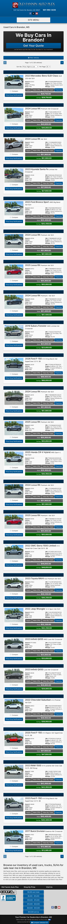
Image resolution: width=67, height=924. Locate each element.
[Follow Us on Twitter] (33, 13)
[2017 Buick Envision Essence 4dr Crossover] (14, 837)
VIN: (46, 81)
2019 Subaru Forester (42, 327)
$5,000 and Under (33, 892)
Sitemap (36, 919)
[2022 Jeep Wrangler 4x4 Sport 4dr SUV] (14, 615)
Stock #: (27, 81)
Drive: (27, 86)
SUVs (10, 873)
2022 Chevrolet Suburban (43, 701)
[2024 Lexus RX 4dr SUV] (14, 145)
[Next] (62, 62)
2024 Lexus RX (36, 139)
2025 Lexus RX (39, 265)
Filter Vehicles (34, 58)
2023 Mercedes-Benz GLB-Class (43, 77)
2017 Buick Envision (44, 831)
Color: (27, 85)
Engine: (47, 83)
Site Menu (33, 20)
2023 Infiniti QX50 (41, 669)
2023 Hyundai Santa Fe (41, 170)
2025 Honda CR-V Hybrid (43, 453)
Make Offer (36, 90)
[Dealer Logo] (33, 4)
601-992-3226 (49, 10)
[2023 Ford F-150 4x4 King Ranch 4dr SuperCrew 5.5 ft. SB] (14, 804)
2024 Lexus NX (42, 108)
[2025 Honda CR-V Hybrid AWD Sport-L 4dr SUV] (14, 458)
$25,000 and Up (33, 912)
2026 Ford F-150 (41, 359)
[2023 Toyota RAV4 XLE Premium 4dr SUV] (14, 584)
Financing (58, 90)
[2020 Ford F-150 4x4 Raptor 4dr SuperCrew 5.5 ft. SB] (14, 739)
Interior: (27, 83)
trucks (5, 873)
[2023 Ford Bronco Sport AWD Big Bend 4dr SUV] (14, 208)
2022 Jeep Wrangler (42, 609)
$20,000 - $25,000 (33, 908)
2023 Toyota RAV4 (43, 578)
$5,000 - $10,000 (33, 896)
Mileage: (47, 86)
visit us (7, 879)
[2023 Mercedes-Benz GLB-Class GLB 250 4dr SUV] (14, 82)
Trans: (47, 85)
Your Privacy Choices (43, 919)
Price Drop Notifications (14, 95)
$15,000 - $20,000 (33, 904)
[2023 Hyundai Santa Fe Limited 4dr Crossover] (14, 175)
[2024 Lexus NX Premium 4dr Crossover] (14, 114)
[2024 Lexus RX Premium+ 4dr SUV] (14, 301)
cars (58, 871)
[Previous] (5, 62)
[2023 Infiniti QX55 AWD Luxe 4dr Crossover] (14, 645)
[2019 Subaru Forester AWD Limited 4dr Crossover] (14, 332)
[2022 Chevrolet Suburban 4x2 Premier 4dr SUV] (14, 706)
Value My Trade (48, 90)
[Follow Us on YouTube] (37, 13)
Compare (15, 91)
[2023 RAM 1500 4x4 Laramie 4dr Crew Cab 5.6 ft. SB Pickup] (14, 771)
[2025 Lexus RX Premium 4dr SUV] (14, 271)
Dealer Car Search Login (21, 919)
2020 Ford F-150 (44, 733)
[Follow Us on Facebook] (30, 13)
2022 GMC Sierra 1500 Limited (42, 546)
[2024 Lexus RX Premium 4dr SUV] (14, 241)
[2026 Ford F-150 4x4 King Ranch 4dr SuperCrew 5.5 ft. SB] (14, 365)
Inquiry (28, 90)
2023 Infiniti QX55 (43, 639)
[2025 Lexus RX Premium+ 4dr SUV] (14, 521)
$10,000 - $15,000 (33, 900)
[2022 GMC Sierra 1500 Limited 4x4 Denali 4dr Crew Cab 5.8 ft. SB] (14, 552)
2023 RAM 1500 (43, 766)
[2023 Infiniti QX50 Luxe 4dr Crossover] (14, 675)
